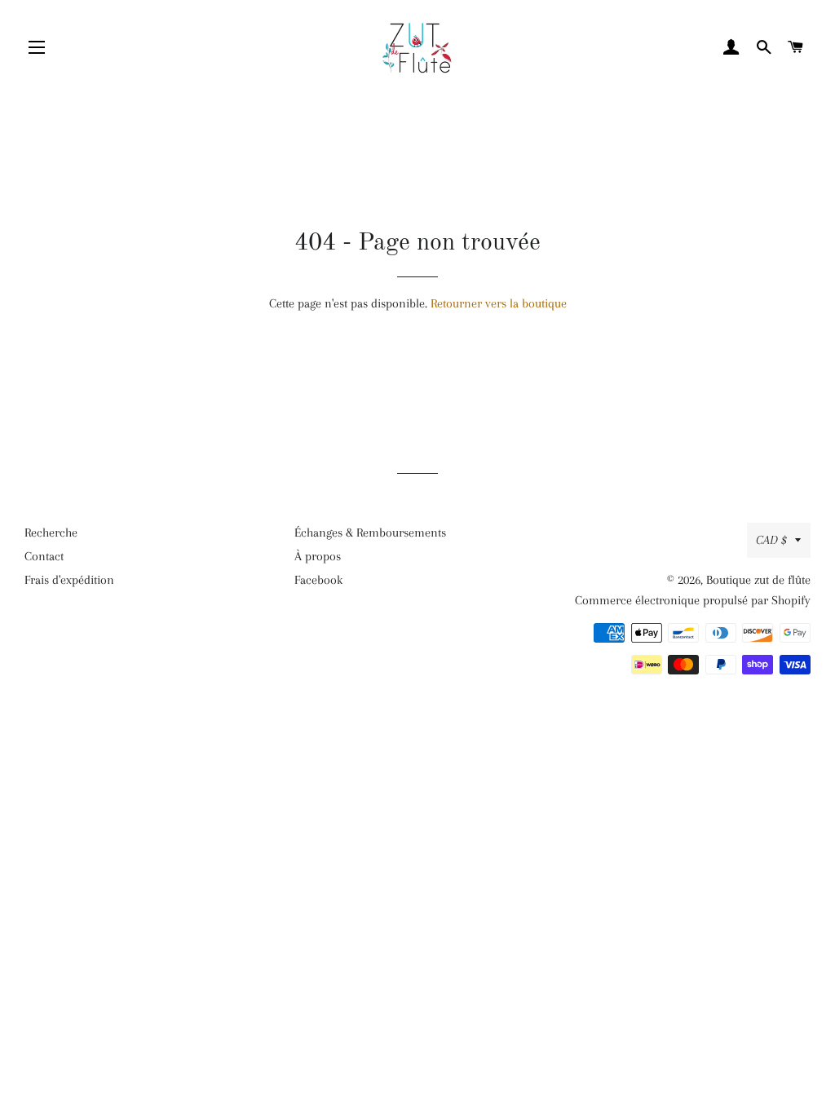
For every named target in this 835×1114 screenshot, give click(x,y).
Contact (44, 556)
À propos (317, 556)
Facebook (318, 579)
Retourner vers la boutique (499, 303)
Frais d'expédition (69, 579)
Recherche (50, 532)
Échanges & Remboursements (370, 532)
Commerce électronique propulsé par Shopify (693, 600)
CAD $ (771, 540)
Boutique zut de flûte (758, 579)
